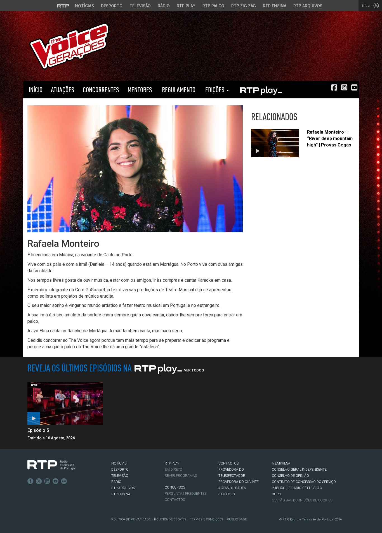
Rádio (164, 5)
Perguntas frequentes (185, 494)
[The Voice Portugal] (69, 45)
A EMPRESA (281, 463)
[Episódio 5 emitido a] (65, 403)
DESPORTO (120, 470)
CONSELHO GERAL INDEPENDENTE (299, 470)
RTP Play (186, 5)
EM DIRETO (173, 470)
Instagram (47, 481)
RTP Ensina (274, 5)
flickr (64, 481)
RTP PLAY (261, 89)
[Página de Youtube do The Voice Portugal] (354, 87)
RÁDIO (116, 482)
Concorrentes (101, 90)
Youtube (56, 481)
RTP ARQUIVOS (123, 488)
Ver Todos (194, 370)
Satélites (226, 494)
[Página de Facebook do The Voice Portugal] (334, 87)
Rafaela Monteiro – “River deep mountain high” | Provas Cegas (330, 138)
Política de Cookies (170, 519)
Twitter (39, 481)
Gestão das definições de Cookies (302, 500)
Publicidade (237, 519)
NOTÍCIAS (118, 463)
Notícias (84, 5)
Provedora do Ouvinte (238, 482)
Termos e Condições (206, 519)
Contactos (175, 500)
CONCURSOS (175, 487)
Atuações (62, 90)
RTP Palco (213, 5)
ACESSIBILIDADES (232, 488)
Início (35, 90)
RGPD (276, 494)
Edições (215, 90)
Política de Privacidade (130, 519)
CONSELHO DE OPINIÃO (290, 476)
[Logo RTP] (51, 465)
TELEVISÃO (119, 476)
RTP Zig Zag (243, 5)
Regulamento (178, 90)
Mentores (140, 90)
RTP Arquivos (307, 5)
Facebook (30, 481)
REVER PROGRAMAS (181, 476)
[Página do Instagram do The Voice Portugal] (344, 87)
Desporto (111, 5)
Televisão (140, 5)
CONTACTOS (228, 463)
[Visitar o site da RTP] (63, 5)
